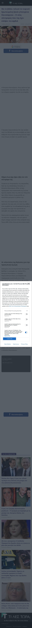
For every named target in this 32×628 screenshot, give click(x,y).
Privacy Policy (24, 344)
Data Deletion (7, 344)
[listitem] (16, 311)
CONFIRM (9, 338)
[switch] (26, 314)
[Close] (29, 284)
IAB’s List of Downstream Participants (18, 306)
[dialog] (16, 314)
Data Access (16, 344)
